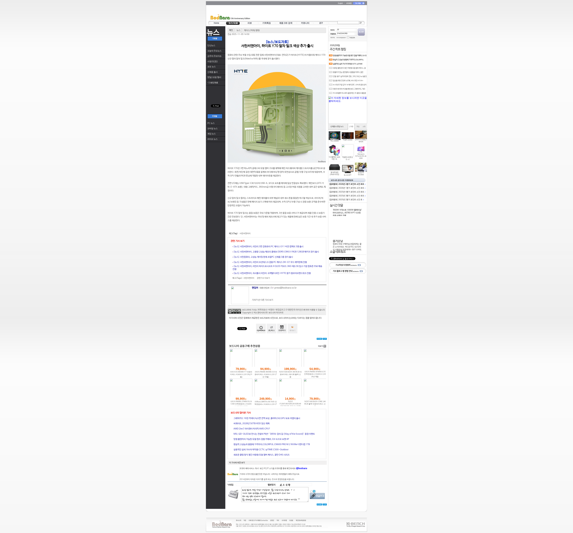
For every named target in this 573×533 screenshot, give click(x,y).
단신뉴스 (211, 45)
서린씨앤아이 (245, 233)
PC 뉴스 (211, 123)
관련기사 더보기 (263, 278)
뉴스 (238, 30)
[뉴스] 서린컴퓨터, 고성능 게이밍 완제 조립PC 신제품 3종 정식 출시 (263, 257)
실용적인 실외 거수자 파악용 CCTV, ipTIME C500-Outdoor (261, 449)
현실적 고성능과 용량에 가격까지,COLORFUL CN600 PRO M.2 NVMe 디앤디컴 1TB (271, 444)
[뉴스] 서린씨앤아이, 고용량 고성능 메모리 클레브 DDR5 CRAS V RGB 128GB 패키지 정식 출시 (276, 251)
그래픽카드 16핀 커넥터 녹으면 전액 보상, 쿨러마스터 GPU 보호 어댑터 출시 (266, 418)
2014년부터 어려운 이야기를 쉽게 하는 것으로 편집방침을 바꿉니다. (267, 479)
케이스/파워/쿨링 (252, 30)
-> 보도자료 (212, 82)
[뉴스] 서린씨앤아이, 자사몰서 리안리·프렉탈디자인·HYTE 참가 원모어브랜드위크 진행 (272, 273)
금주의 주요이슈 (214, 56)
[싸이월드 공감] (261, 328)
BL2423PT (347, 175)
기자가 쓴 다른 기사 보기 (262, 300)
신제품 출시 (212, 72)
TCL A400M (334, 141)
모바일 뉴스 (212, 128)
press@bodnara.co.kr (285, 288)
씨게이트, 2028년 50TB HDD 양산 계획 (251, 423)
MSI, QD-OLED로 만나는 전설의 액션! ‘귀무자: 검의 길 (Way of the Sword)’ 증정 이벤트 (274, 434)
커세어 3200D (347, 140)
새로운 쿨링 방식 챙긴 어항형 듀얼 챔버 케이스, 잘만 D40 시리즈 (261, 455)
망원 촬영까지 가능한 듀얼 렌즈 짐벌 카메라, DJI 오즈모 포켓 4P (261, 439)
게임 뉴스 (211, 134)
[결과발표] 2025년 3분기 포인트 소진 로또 (347, 196)
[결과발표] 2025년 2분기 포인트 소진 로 (346, 200)
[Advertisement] (304, 13)
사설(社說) (212, 61)
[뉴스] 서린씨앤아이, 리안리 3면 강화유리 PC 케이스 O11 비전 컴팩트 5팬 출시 (268, 246)
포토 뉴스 (211, 66)
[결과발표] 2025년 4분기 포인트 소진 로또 (347, 192)
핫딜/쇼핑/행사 (214, 77)
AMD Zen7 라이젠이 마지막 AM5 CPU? (251, 428)
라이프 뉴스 (212, 139)
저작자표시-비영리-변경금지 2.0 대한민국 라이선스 (280, 309)
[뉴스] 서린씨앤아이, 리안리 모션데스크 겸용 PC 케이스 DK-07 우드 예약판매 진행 (270, 262)
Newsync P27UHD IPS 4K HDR (360, 156)
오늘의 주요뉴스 (214, 51)
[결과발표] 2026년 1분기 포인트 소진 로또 (347, 188)
